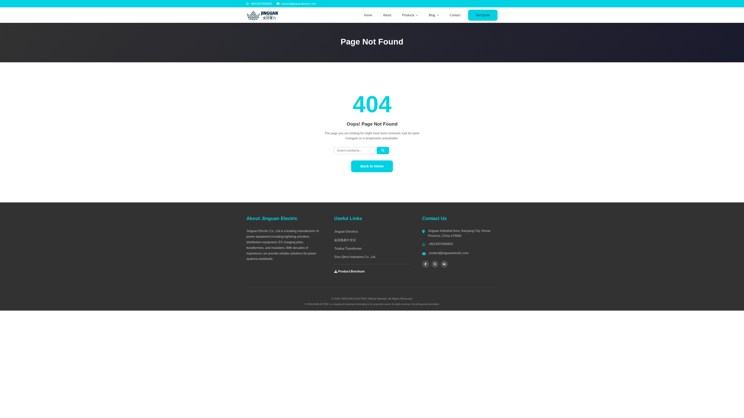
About (387, 15)
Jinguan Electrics (346, 231)
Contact (455, 15)
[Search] (383, 150)
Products (408, 15)
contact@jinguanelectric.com (298, 3)
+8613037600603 (261, 3)
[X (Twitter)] (434, 264)
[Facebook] (425, 264)
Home (368, 15)
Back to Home (372, 166)
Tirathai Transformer (348, 248)
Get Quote (483, 15)
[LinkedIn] (444, 264)
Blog (432, 15)
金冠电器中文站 (345, 240)
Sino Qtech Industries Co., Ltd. (355, 257)
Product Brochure (351, 271)
